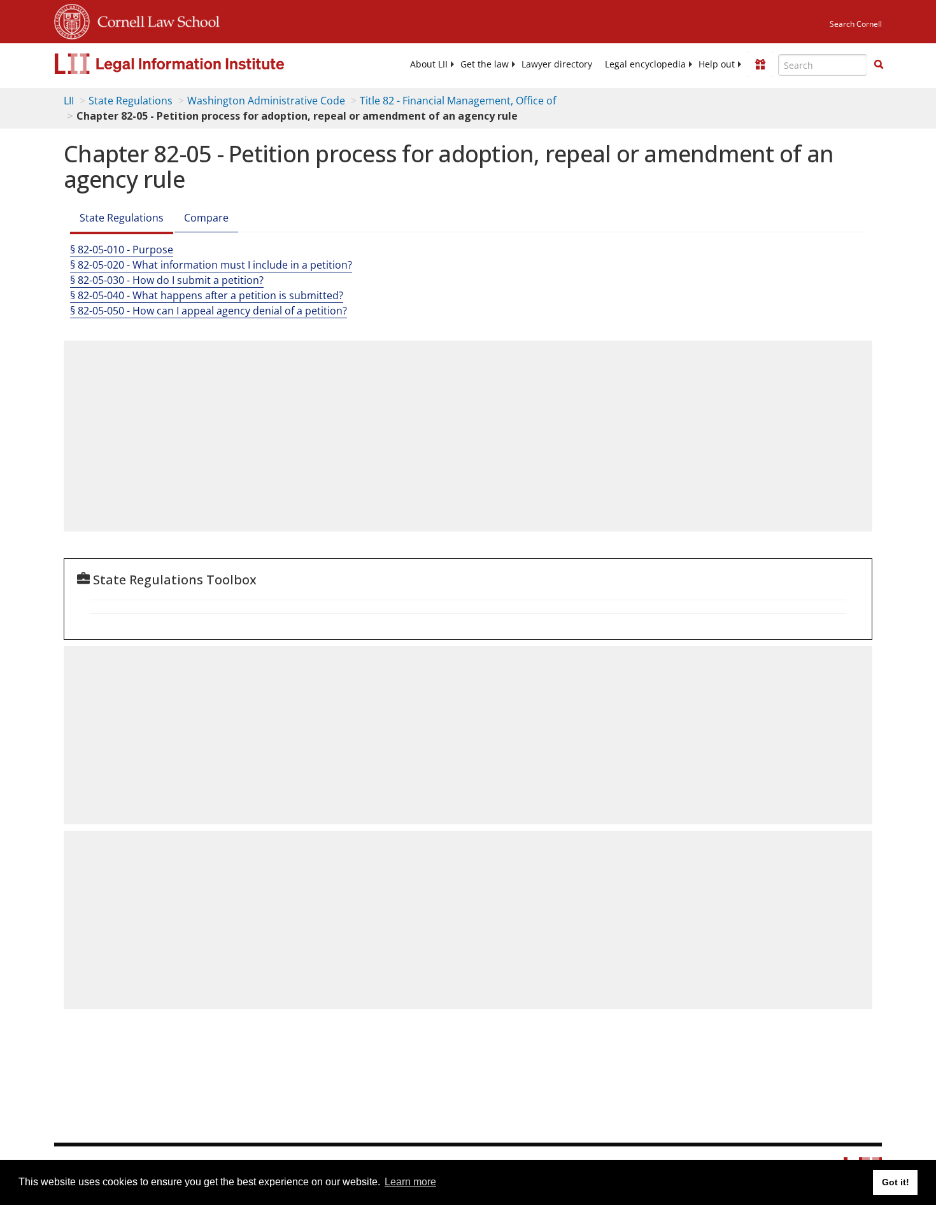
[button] (878, 64)
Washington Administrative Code (266, 101)
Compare (206, 218)
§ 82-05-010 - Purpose (121, 250)
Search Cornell (856, 23)
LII (69, 101)
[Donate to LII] (760, 64)
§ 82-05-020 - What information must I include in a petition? (211, 265)
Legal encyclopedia (645, 64)
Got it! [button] (895, 1182)
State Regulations (131, 101)
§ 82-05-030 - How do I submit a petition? (167, 280)
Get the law (484, 64)
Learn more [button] (410, 1181)
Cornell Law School (155, 19)
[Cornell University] (72, 19)
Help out (716, 64)
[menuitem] (429, 64)
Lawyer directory (556, 64)
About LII (429, 64)
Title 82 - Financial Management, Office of (458, 101)
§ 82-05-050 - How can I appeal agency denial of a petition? (208, 311)
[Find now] (879, 65)
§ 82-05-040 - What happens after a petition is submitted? (206, 295)
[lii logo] (197, 63)
